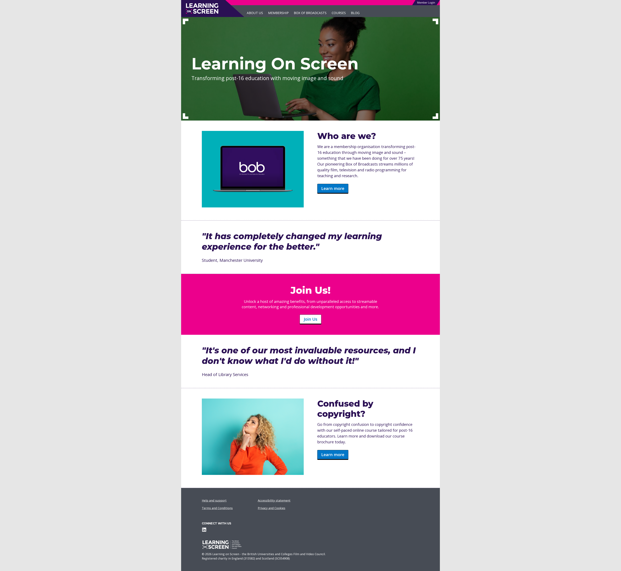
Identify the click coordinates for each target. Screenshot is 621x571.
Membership (278, 13)
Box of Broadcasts (310, 13)
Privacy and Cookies (271, 508)
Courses (339, 13)
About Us (255, 13)
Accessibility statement (274, 500)
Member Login (426, 2)
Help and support (214, 500)
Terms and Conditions (217, 508)
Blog (355, 13)
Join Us (310, 319)
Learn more (332, 188)
